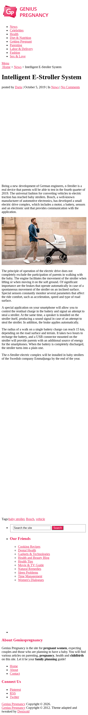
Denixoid (23, 711)
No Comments (70, 87)
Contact (15, 673)
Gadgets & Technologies (34, 554)
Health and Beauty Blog (33, 557)
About (14, 670)
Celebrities (17, 30)
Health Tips (25, 561)
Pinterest (15, 689)
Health (14, 34)
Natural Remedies (29, 569)
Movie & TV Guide (31, 565)
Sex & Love (18, 56)
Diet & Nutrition (20, 38)
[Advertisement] (44, 136)
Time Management (30, 576)
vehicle (40, 519)
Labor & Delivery (21, 49)
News (13, 26)
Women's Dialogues (31, 580)
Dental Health (27, 550)
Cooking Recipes (29, 546)
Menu (5, 63)
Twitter (14, 697)
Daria (18, 87)
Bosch (30, 519)
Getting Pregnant (21, 41)
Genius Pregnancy (13, 704)
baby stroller (16, 519)
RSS (13, 693)
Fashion (15, 52)
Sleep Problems (28, 572)
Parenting (16, 45)
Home (6, 67)
